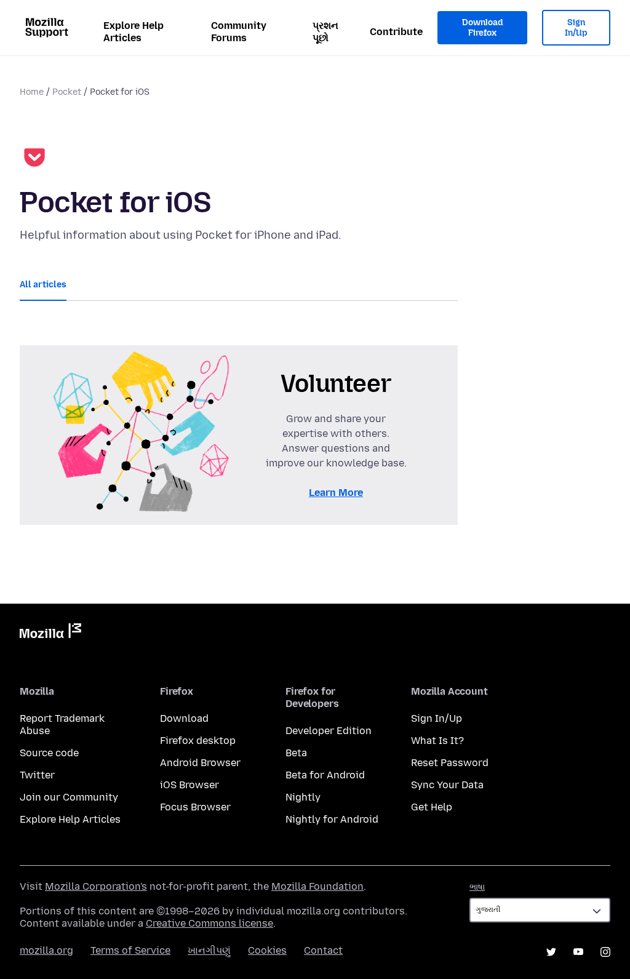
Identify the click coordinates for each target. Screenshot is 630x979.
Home (32, 92)
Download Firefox (482, 28)
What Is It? (437, 740)
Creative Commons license (209, 923)
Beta (296, 753)
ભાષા (477, 887)
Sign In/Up (576, 28)
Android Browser (200, 763)
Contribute (396, 32)
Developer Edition (328, 731)
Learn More (336, 492)
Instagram (605, 952)
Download (184, 718)
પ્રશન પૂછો (325, 32)
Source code (49, 753)
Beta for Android (325, 775)
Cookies (267, 950)
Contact (323, 950)
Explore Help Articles (133, 32)
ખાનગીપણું (209, 950)
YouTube (578, 952)
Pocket (66, 92)
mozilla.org (46, 950)
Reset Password (449, 763)
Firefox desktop (198, 740)
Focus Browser (195, 807)
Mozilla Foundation (317, 886)
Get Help (431, 807)
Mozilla (50, 633)
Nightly (303, 797)
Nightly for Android (331, 819)
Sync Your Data (447, 785)
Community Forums (238, 32)
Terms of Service (130, 950)
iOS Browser (189, 785)
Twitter (37, 775)
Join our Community (69, 797)
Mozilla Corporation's (96, 886)
